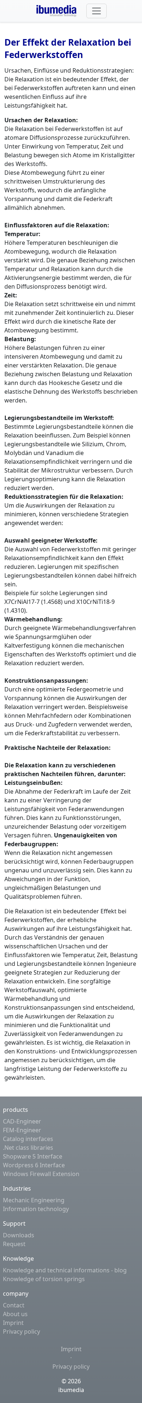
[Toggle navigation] (96, 11)
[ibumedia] (58, 11)
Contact (13, 1305)
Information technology (36, 1209)
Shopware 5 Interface (32, 1156)
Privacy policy (21, 1331)
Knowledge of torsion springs (44, 1279)
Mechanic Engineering (33, 1200)
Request (14, 1244)
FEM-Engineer (22, 1130)
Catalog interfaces (28, 1139)
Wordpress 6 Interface (34, 1165)
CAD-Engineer (22, 1121)
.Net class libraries (28, 1148)
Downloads (18, 1235)
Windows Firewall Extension (41, 1174)
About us (15, 1314)
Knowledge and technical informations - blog (65, 1270)
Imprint (13, 1323)
